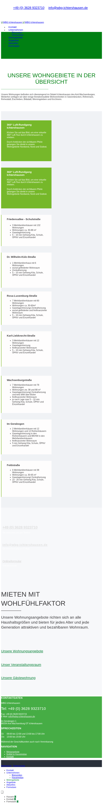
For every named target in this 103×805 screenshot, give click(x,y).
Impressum (6, 766)
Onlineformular (11, 561)
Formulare (13, 46)
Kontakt (10, 756)
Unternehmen (15, 30)
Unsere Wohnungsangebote (22, 651)
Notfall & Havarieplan (16, 754)
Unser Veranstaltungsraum (21, 665)
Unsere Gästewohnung (18, 678)
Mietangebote (12, 752)
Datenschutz (19, 766)
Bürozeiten (17, 32)
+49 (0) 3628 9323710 (28, 8)
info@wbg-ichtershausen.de (68, 8)
